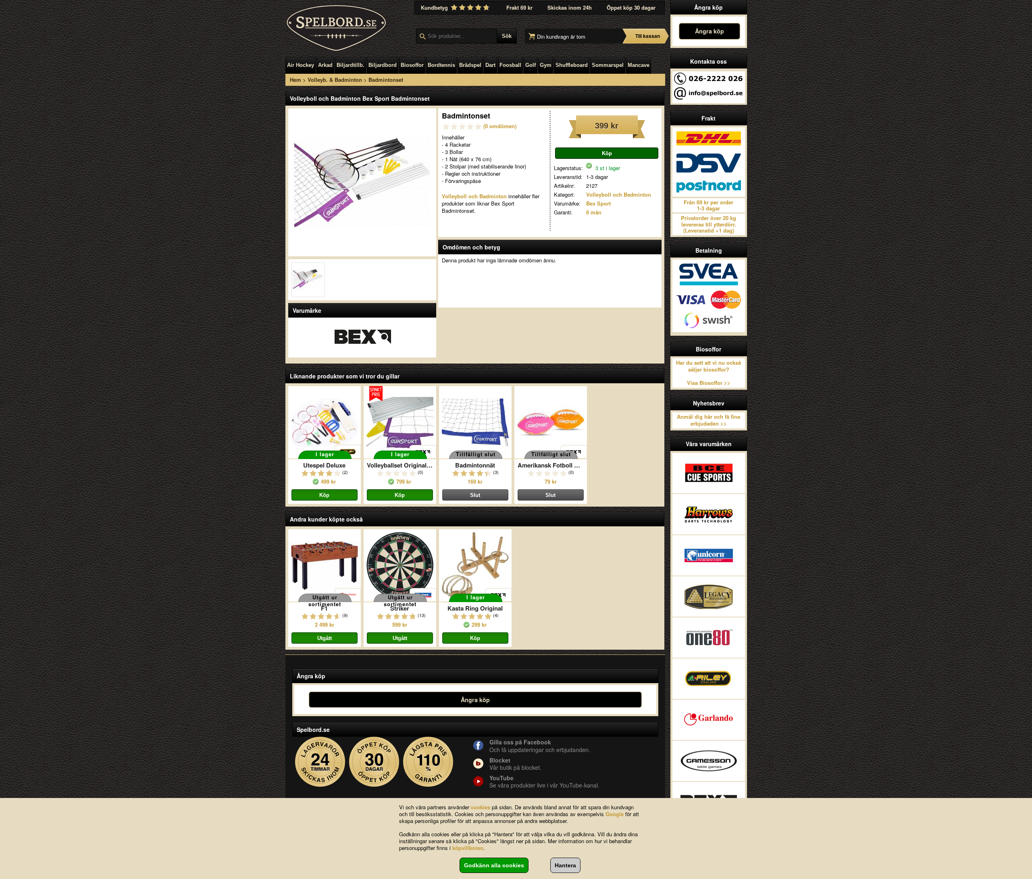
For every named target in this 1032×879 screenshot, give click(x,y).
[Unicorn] (708, 555)
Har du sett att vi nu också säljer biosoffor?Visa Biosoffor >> (708, 373)
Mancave (638, 65)
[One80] (708, 637)
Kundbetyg (435, 7)
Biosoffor (412, 65)
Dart (490, 65)
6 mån (593, 212)
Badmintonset (385, 79)
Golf (530, 65)
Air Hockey (300, 65)
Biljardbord (382, 65)
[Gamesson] (708, 761)
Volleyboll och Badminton (618, 194)
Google (614, 814)
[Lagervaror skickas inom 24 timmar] (320, 762)
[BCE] (708, 473)
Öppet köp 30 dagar (631, 7)
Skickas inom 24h (569, 7)
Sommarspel (608, 65)
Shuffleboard (572, 65)
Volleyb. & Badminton (335, 79)
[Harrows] (708, 514)
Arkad (325, 65)
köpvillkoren (467, 848)
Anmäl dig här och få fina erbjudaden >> (708, 420)
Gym (545, 65)
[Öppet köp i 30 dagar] (374, 762)
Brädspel (470, 65)
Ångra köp (709, 31)
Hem (295, 79)
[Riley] (708, 679)
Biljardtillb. (350, 65)
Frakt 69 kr (519, 7)
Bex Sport (598, 203)
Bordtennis (441, 65)
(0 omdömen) (499, 126)
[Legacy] (708, 596)
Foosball (510, 65)
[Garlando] (708, 720)
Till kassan (647, 35)
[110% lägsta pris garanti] (428, 762)
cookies (480, 807)
